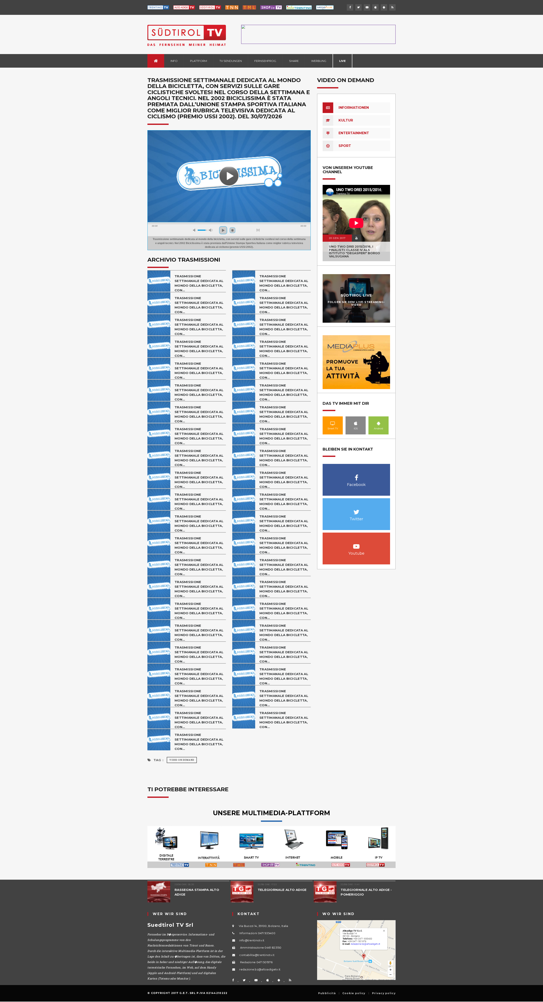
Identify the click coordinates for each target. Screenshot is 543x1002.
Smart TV (332, 423)
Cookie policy (353, 993)
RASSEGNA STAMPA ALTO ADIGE (197, 892)
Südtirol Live (356, 295)
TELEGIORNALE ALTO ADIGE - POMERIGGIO (366, 892)
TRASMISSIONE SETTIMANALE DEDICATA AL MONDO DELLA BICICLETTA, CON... (199, 283)
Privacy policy (384, 993)
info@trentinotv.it (251, 940)
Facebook (356, 475)
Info (174, 61)
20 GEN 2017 (337, 238)
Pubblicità (327, 993)
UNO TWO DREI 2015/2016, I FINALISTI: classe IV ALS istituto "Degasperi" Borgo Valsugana (354, 251)
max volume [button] (211, 230)
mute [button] (195, 230)
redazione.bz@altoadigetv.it (259, 969)
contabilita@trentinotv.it (256, 955)
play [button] (223, 230)
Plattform (198, 61)
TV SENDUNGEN (231, 61)
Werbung (318, 61)
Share (294, 61)
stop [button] (232, 230)
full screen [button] (258, 230)
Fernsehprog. (265, 61)
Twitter (356, 509)
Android (378, 423)
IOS (355, 423)
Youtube (356, 544)
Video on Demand (181, 760)
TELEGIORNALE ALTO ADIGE (282, 890)
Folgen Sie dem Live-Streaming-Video (356, 303)
